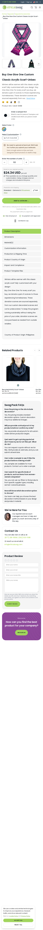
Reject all (18, 925)
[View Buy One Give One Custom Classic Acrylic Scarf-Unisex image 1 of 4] (11, 63)
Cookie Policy (13, 916)
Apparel (11, 14)
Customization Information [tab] (15, 248)
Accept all (18, 920)
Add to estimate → (21, 201)
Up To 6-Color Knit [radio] (10, 138)
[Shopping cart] (36, 7)
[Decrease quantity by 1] (4, 162)
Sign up (29, 2)
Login (23, 2)
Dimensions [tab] (9, 237)
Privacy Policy (25, 916)
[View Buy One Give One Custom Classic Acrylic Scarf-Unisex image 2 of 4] (31, 63)
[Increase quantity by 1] (26, 162)
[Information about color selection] (13, 125)
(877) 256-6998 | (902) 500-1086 (18, 537)
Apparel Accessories (22, 14)
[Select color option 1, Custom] (18, 385)
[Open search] (32, 7)
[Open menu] (40, 7)
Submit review (12, 604)
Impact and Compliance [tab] (14, 265)
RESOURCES (22, 632)
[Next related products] (39, 350)
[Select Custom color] (4, 129)
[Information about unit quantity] (21, 134)
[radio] (5, 560)
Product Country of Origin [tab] (14, 259)
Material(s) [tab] (8, 242)
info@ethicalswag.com (13, 544)
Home (4, 14)
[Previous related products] (35, 350)
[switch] (7, 115)
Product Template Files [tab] (13, 271)
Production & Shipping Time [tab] (15, 254)
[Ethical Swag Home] (12, 7)
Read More (31, 98)
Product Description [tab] (12, 231)
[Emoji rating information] (19, 102)
